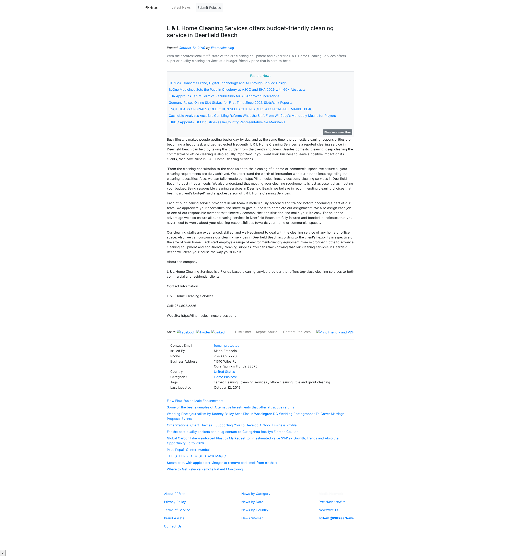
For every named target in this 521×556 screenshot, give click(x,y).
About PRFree (174, 494)
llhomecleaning (222, 48)
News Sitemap (252, 518)
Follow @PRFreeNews (336, 518)
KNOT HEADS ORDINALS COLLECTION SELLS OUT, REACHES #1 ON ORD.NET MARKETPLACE (242, 109)
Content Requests (297, 332)
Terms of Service (177, 510)
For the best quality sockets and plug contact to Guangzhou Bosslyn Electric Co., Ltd (233, 432)
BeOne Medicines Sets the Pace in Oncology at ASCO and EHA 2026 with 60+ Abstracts (237, 89)
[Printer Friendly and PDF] (335, 332)
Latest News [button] (181, 7)
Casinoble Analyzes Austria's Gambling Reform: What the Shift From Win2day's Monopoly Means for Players (252, 116)
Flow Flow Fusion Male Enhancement (195, 401)
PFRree (151, 7)
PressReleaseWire (332, 502)
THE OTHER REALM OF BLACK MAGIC (196, 456)
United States (224, 372)
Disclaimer (243, 332)
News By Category (255, 494)
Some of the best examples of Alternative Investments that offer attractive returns (230, 407)
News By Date (252, 502)
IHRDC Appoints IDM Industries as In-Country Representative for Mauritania (227, 122)
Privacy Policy (175, 502)
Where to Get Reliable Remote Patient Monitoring (205, 469)
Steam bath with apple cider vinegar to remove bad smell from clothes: (222, 463)
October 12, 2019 (192, 48)
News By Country (254, 510)
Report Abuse (266, 332)
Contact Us (173, 526)
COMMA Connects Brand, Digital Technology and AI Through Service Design (228, 83)
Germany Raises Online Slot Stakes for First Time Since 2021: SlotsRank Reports (230, 102)
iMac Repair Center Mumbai (188, 450)
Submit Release (209, 8)
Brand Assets (174, 518)
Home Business (225, 377)
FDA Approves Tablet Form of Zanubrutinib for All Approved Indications (224, 96)
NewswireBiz (328, 510)
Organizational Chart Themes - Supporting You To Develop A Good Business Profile (232, 425)
